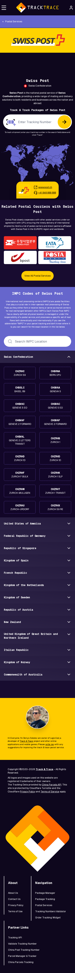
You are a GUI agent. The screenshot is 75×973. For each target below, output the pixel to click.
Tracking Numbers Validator (50, 911)
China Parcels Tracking (20, 962)
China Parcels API (51, 784)
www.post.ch (45, 187)
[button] (4, 8)
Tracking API (15, 937)
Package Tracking (45, 899)
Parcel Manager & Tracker (22, 956)
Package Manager (45, 893)
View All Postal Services (37, 275)
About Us (13, 893)
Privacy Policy (27, 791)
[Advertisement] (37, 61)
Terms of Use (15, 911)
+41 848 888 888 (47, 192)
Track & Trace (26, 741)
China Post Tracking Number (24, 949)
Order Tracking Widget (48, 917)
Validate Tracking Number (22, 943)
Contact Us (14, 899)
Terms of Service (50, 791)
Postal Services (43, 905)
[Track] (64, 122)
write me (49, 744)
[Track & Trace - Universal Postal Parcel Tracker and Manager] (37, 7)
